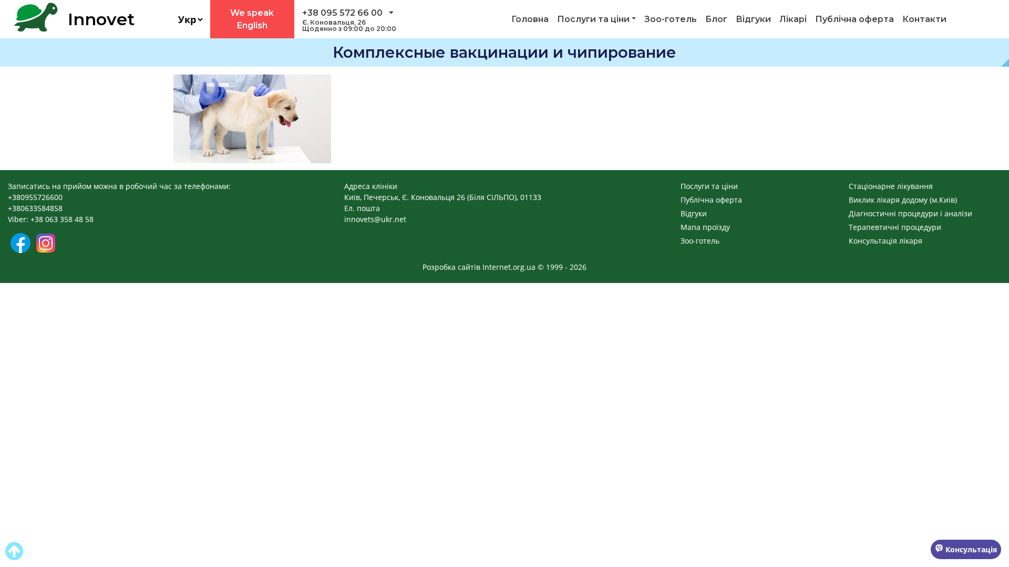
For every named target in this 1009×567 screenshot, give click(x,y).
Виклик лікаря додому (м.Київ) (903, 200)
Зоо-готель (670, 19)
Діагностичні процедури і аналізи (910, 213)
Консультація (970, 549)
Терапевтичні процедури (895, 227)
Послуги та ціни (593, 19)
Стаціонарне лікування (891, 186)
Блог (716, 19)
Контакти (924, 19)
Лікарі (793, 19)
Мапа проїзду (705, 227)
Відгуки (753, 19)
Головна (530, 19)
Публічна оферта (854, 19)
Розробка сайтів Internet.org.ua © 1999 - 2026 (504, 267)
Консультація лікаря (885, 241)
